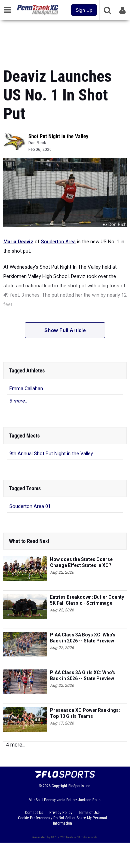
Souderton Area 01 (30, 506)
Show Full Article (65, 330)
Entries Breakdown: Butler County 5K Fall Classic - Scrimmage (87, 600)
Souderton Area (58, 242)
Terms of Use (89, 812)
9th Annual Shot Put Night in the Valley (51, 454)
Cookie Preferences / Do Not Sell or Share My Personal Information (62, 821)
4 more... (15, 745)
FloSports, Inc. (79, 786)
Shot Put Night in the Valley (58, 136)
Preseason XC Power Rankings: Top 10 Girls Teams (85, 713)
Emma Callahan (26, 388)
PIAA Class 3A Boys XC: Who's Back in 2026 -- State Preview (82, 637)
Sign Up (84, 10)
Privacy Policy (60, 812)
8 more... (19, 401)
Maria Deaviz (18, 242)
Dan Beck (37, 142)
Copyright (59, 786)
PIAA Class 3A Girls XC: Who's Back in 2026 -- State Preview (82, 675)
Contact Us (34, 812)
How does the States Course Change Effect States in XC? (81, 562)
